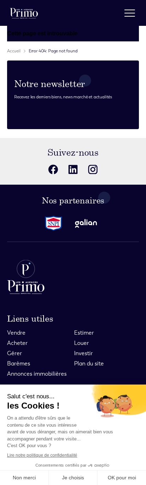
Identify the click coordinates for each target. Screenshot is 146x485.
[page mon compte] (111, 13)
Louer (81, 343)
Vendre (16, 332)
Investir (83, 353)
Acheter (17, 343)
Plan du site (89, 363)
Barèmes (18, 363)
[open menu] (129, 13)
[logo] (24, 13)
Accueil (14, 50)
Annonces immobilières (37, 373)
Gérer (14, 353)
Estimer (84, 332)
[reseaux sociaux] (53, 169)
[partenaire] (56, 223)
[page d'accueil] (73, 277)
